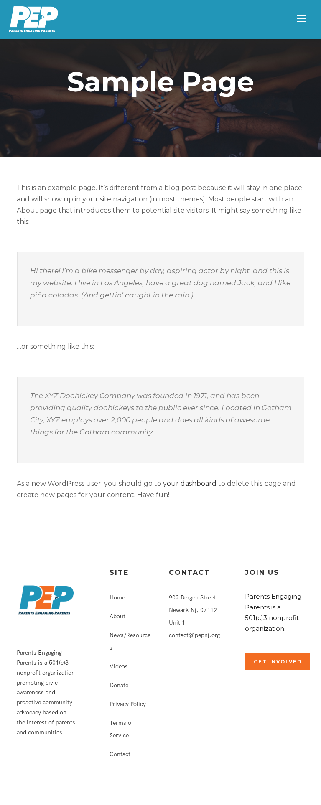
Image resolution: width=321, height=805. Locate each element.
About (117, 616)
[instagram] (62, 763)
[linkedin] (32, 763)
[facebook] (19, 763)
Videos (119, 666)
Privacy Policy (128, 704)
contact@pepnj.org (194, 635)
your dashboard (190, 484)
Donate (119, 685)
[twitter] (47, 763)
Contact (120, 754)
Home (117, 597)
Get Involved (278, 662)
